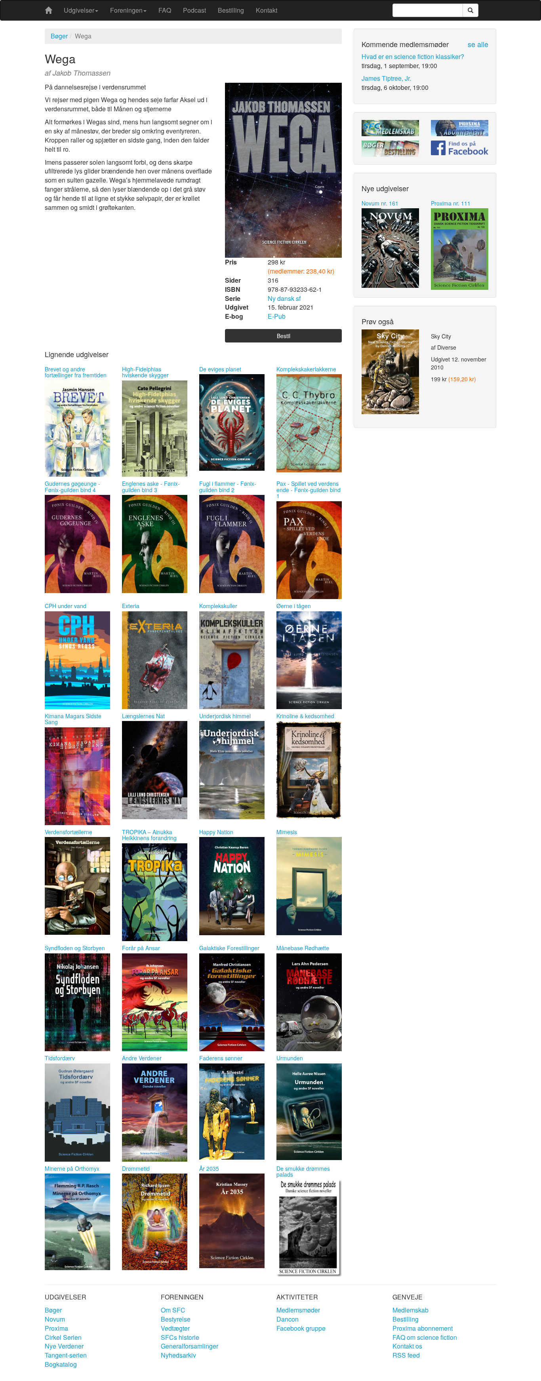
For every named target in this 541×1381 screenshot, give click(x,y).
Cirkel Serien (63, 1337)
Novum (55, 1319)
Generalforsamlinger (189, 1346)
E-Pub (277, 316)
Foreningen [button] (126, 10)
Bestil (283, 336)
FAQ (164, 10)
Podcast (194, 10)
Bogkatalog (61, 1364)
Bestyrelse (175, 1319)
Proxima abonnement (422, 1328)
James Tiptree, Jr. (386, 78)
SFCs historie (180, 1337)
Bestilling (231, 10)
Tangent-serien (66, 1355)
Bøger (59, 35)
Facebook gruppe (301, 1328)
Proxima (56, 1328)
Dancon (287, 1319)
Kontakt (266, 10)
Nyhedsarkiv (178, 1355)
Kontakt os (407, 1346)
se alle (478, 44)
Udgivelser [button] (79, 10)
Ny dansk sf (284, 298)
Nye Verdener (64, 1346)
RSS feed (406, 1355)
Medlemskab (410, 1309)
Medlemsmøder (298, 1309)
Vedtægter (175, 1328)
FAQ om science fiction (424, 1337)
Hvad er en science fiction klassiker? (413, 56)
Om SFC (173, 1309)
